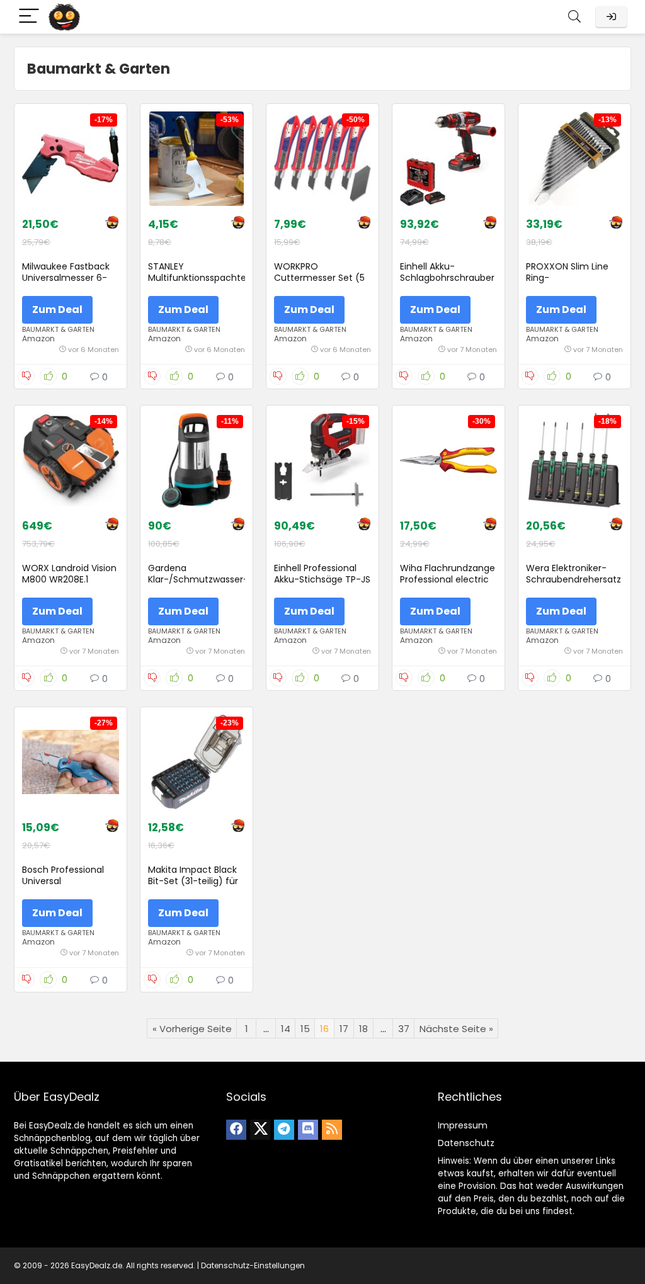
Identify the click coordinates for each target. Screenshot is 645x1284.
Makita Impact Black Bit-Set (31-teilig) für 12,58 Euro (193, 881)
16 (324, 1028)
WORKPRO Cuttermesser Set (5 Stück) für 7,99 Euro (319, 277)
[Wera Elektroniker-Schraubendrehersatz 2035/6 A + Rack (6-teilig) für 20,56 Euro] (574, 460)
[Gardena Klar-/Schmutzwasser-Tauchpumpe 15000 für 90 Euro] (196, 460)
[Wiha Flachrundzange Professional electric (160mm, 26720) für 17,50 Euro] (448, 460)
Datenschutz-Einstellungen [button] (253, 1265)
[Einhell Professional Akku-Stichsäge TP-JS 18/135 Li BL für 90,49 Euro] (322, 460)
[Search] (574, 16)
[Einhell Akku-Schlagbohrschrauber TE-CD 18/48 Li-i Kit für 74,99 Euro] (448, 158)
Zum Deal (57, 309)
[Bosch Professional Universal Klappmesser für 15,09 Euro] (70, 762)
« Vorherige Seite (192, 1028)
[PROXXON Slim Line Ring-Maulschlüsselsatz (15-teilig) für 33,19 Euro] (574, 158)
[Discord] (308, 1130)
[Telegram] (284, 1130)
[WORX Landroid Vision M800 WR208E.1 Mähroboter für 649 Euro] (70, 460)
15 (305, 1028)
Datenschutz (466, 1143)
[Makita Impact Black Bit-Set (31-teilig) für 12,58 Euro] (196, 762)
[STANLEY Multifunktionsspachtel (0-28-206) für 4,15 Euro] (196, 158)
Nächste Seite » (456, 1028)
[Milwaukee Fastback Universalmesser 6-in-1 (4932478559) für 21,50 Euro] (70, 158)
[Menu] (29, 16)
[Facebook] (236, 1130)
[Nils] (112, 224)
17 (344, 1028)
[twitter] (260, 1130)
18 (363, 1028)
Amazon (38, 338)
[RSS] (332, 1130)
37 (403, 1028)
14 (285, 1028)
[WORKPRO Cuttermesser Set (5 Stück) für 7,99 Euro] (322, 158)
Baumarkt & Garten (58, 329)
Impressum (463, 1125)
